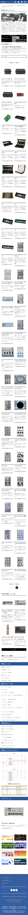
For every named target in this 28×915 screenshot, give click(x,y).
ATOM (19, 901)
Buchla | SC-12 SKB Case (7, 79)
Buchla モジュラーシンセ (7, 6)
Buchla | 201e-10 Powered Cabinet (8, 151)
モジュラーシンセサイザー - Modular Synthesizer (16, 5)
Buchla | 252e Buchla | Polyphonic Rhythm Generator (20, 413)
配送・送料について (19, 899)
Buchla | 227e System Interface (7, 360)
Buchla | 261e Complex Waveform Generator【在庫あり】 (20, 490)
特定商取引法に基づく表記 (16, 900)
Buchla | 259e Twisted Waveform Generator (7, 489)
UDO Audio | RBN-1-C (6, 637)
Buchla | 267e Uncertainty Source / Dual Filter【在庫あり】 (20, 516)
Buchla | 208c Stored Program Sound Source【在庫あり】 (7, 308)
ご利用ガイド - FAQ (5, 669)
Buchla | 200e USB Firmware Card (8, 126)
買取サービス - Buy (5, 675)
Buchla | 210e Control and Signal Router (20, 307)
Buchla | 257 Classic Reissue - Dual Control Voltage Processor (20, 440)
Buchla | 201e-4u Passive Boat (8, 229)
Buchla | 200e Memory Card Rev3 (20, 102)
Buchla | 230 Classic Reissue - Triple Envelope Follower (20, 360)
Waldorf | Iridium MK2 (19, 637)
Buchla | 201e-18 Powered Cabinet (8, 177)
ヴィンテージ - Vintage (6, 672)
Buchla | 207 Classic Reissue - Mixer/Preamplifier (7, 282)
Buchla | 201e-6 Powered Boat (20, 229)
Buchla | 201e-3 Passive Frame (7, 203)
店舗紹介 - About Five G (6, 667)
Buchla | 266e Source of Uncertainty (7, 515)
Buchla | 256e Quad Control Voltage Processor (8, 439)
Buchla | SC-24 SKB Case (7, 102)
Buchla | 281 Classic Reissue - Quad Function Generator (20, 543)
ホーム (3, 5)
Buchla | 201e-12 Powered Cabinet (20, 151)
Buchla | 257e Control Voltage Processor (8, 465)
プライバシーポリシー (11, 901)
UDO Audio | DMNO (18, 610)
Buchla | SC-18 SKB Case (19, 79)
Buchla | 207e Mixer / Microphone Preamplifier (20, 282)
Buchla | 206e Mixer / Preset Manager (20, 255)
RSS (16, 901)
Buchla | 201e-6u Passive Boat (8, 255)
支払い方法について (11, 899)
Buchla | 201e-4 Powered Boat (20, 203)
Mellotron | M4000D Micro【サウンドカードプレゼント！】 (7, 611)
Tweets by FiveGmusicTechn (6, 747)
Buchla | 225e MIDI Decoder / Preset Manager (20, 333)
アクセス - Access (5, 678)
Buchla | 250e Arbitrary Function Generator (20, 387)
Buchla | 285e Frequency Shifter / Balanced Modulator (20, 571)
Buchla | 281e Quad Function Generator (7, 570)
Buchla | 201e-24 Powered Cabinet (20, 177)
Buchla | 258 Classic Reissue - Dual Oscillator (20, 465)
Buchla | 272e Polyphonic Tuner (7, 542)
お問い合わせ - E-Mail (6, 680)
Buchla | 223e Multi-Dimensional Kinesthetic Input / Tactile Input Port (8, 334)
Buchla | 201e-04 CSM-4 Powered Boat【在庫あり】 (20, 126)
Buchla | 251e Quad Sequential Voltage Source (8, 413)
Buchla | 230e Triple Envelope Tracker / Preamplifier (8, 387)
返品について (9, 900)
